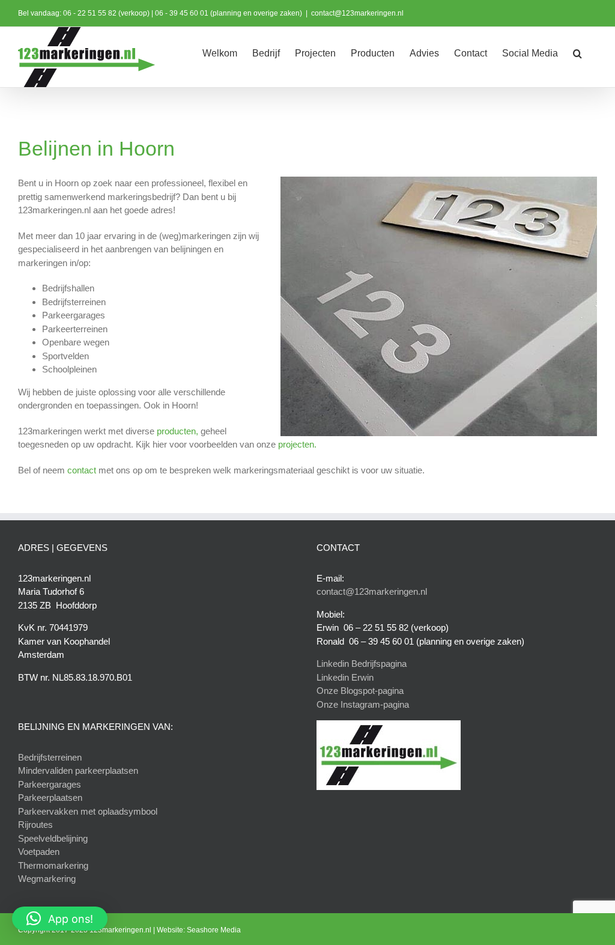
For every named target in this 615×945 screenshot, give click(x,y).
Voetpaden (38, 851)
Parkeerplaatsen (50, 797)
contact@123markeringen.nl (357, 13)
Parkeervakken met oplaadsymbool (87, 811)
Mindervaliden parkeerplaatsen (78, 770)
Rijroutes (35, 824)
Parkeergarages (49, 784)
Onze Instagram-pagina (363, 704)
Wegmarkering (47, 879)
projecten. (297, 444)
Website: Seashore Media (199, 930)
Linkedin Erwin (345, 677)
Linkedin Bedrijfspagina (362, 663)
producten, (177, 431)
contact (81, 470)
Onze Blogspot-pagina (360, 690)
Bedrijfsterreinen (50, 757)
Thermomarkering (53, 865)
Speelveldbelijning (53, 838)
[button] (577, 52)
